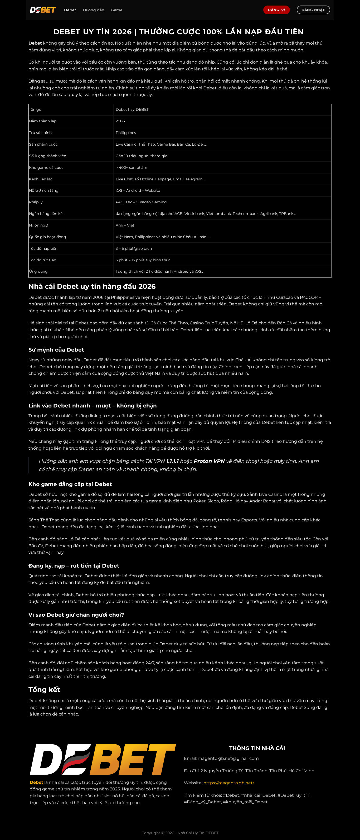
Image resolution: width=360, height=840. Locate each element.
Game (117, 10)
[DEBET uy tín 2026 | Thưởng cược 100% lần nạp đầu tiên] (43, 10)
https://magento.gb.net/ (228, 782)
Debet (70, 10)
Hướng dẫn (93, 10)
